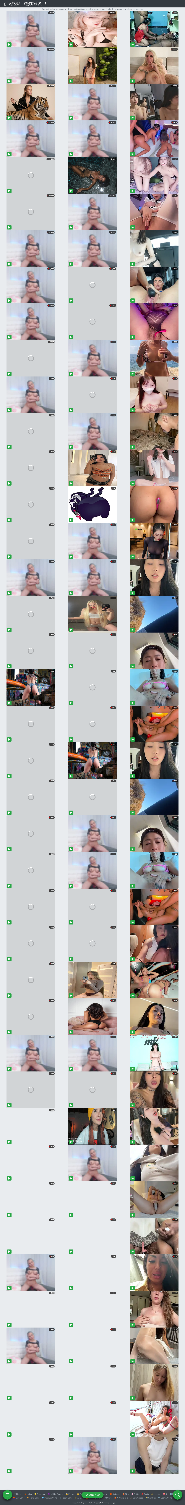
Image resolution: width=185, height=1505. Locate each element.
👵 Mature (70, 1494)
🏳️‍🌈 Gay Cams (18, 1498)
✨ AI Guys (107, 1498)
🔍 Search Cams (165, 1498)
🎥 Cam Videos (136, 1498)
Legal (113, 1503)
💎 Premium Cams (49, 1498)
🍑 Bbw (125, 1494)
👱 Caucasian (39, 1494)
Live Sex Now (92, 1494)
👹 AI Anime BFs (121, 1498)
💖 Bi (165, 1494)
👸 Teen (80, 1494)
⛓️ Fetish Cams (65, 1498)
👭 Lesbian (155, 1494)
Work (90, 1503)
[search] (177, 1495)
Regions (84, 1503)
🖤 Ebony (18, 1494)
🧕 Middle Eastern (55, 1494)
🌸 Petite (135, 1494)
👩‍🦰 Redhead (115, 1494)
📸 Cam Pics (150, 1498)
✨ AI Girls (79, 1498)
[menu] (7, 1495)
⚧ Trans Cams (33, 1498)
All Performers (105, 1503)
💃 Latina (28, 1494)
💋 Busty (145, 1494)
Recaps (96, 1503)
